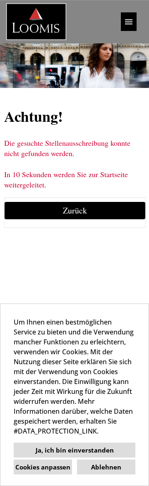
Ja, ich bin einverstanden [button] (75, 450)
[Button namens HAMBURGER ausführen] (129, 21)
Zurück (75, 210)
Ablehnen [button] (106, 467)
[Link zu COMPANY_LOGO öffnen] (36, 21)
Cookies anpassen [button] (42, 467)
